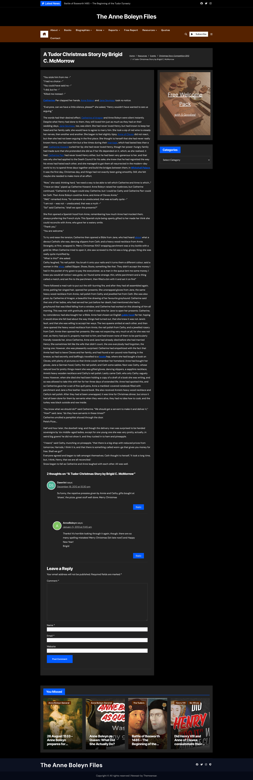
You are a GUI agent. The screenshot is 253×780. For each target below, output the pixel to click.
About (54, 30)
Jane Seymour (107, 100)
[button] (211, 34)
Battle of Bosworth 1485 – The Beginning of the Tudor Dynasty (146, 742)
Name (51, 625)
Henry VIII (181, 703)
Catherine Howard (58, 146)
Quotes (165, 30)
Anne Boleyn (87, 100)
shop (61, 266)
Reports (113, 30)
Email (50, 635)
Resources (148, 30)
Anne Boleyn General (58, 703)
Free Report (131, 30)
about (138, 237)
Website (51, 646)
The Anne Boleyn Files (126, 16)
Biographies (83, 30)
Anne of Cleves (126, 134)
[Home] (44, 34)
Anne (99, 30)
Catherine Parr (56, 155)
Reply (138, 507)
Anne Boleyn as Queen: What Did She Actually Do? (102, 740)
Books (67, 30)
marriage (112, 142)
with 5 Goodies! (185, 115)
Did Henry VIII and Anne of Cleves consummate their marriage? (188, 742)
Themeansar (150, 775)
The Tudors (138, 703)
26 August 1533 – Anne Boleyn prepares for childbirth (60, 742)
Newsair (135, 775)
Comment (53, 580)
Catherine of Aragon (92, 117)
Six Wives (194, 703)
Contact (55, 38)
